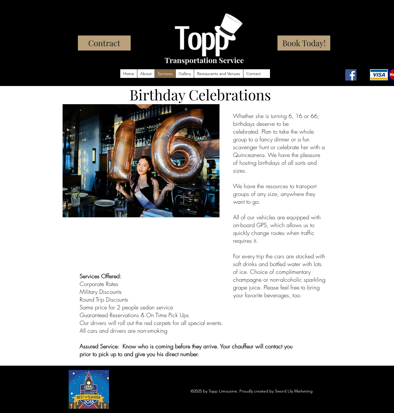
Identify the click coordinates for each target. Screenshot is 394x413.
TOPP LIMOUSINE (64, 19)
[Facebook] (351, 75)
